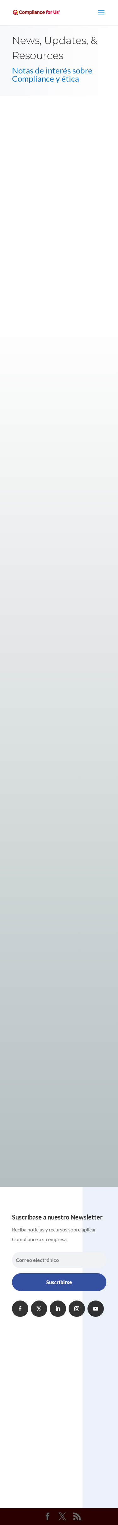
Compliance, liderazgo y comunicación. (57, 476)
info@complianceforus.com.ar (56, 1405)
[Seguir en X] (39, 1309)
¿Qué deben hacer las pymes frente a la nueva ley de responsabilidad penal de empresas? (56, 604)
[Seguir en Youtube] (95, 1309)
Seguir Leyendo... (51, 290)
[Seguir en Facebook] (20, 1309)
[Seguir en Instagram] (77, 1309)
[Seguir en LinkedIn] (58, 1309)
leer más (27, 438)
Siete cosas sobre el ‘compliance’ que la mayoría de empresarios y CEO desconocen (52, 807)
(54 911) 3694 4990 (46, 1380)
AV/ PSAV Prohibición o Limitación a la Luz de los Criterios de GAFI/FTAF (59, 350)
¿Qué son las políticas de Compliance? (55, 1076)
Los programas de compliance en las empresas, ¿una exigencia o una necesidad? (49, 947)
